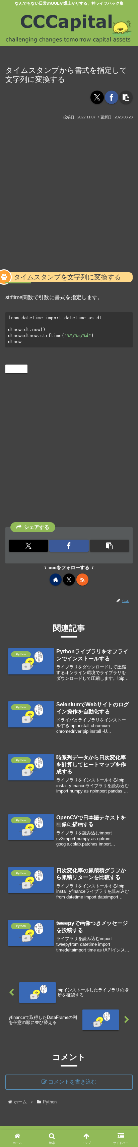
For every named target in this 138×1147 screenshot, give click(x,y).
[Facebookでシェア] (111, 97)
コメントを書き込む (72, 1082)
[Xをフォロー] (69, 580)
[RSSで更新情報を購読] (82, 580)
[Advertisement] (69, 193)
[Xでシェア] (97, 97)
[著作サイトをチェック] (56, 580)
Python (19, 368)
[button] (126, 97)
